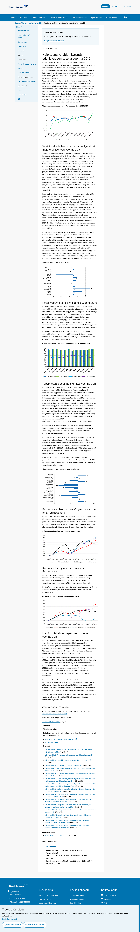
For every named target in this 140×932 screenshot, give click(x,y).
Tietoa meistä (111, 17)
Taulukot (21, 51)
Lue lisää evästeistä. (9, 919)
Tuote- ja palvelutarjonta (27, 64)
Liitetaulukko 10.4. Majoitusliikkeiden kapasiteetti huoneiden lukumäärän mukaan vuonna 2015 (67, 826)
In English (127, 6)
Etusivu (13, 17)
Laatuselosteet (24, 73)
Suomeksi (105, 6)
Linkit (20, 90)
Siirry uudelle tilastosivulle (54, 40)
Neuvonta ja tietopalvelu (48, 895)
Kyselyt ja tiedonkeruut (59, 17)
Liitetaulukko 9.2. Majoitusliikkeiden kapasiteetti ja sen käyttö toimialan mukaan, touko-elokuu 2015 (68, 806)
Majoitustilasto (33, 23)
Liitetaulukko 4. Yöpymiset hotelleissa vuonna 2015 (64, 765)
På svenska (116, 6)
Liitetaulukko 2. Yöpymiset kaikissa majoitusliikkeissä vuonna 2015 (69, 755)
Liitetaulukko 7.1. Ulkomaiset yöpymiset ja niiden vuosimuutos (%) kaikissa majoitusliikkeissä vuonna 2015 (70, 780)
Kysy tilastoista (45, 899)
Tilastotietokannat (77, 899)
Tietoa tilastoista (39, 17)
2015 (40, 23)
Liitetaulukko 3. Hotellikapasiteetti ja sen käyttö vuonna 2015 (68, 760)
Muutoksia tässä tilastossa (24, 36)
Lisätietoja (22, 94)
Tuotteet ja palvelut (80, 17)
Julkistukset (22, 42)
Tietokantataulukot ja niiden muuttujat (60, 739)
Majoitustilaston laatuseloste (56, 835)
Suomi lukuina (75, 903)
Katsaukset (22, 46)
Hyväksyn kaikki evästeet (12, 925)
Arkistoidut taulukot (52, 742)
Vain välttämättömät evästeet (34, 925)
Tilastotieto (24, 17)
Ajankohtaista (96, 17)
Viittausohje (51, 846)
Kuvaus (20, 68)
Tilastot (23, 23)
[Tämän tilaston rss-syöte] (27, 100)
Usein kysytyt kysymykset (48, 903)
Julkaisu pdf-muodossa (51, 722)
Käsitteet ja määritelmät (27, 81)
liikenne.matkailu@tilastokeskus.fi (54, 714)
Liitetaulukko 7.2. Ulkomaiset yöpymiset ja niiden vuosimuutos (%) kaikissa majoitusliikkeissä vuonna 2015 (70, 785)
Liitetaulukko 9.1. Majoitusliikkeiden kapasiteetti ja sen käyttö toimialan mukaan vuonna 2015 (68, 800)
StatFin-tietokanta (77, 895)
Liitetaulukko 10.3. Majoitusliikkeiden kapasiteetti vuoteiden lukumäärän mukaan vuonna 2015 (67, 821)
